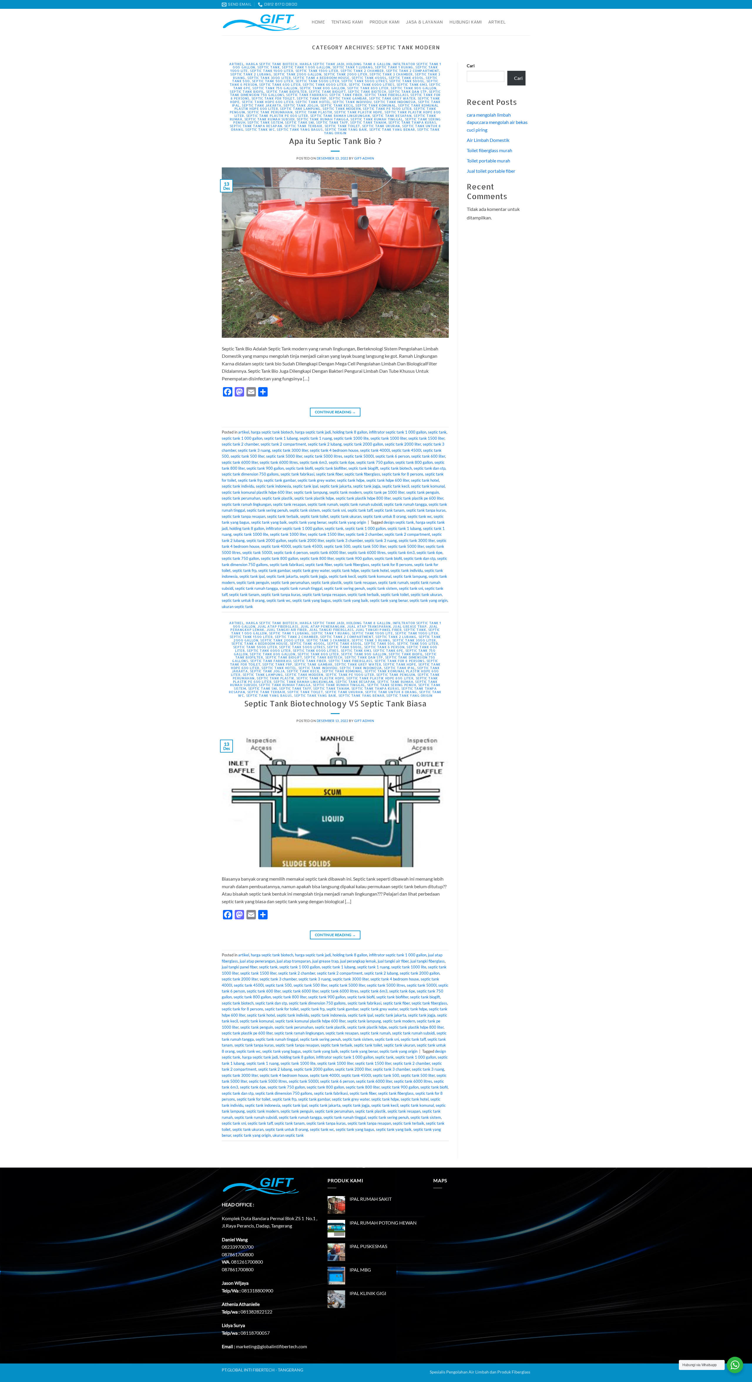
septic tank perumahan (270, 112)
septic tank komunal (375, 105)
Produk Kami (385, 22)
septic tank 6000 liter (324, 84)
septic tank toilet (342, 126)
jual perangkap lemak (358, 961)
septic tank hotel (313, 102)
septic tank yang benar (392, 129)
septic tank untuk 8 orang (384, 516)
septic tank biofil (247, 91)
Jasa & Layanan (424, 22)
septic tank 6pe (342, 462)
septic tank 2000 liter (345, 74)
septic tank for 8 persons (402, 474)
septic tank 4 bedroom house (321, 77)
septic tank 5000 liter (317, 81)
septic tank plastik (314, 112)
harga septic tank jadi (322, 64)
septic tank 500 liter (272, 81)
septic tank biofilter (286, 91)
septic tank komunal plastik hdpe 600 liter (257, 492)
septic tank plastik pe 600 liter (277, 115)
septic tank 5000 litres (364, 81)
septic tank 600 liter (280, 84)
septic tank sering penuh (267, 510)
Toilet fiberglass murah (489, 150)
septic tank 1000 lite (351, 438)
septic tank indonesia (395, 102)
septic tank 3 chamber (391, 74)
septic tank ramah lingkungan (340, 115)
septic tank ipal (305, 486)
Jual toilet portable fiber (491, 171)
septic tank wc (260, 129)
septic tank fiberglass (386, 95)
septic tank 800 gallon (322, 88)
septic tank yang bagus (300, 129)
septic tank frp (311, 98)
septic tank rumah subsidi (269, 119)
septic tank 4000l (369, 77)
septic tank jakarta (261, 105)
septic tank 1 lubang (353, 67)
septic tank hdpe (351, 480)
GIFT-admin (364, 158)
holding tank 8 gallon (368, 64)
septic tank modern (342, 108)
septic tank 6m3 (412, 84)
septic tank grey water (392, 98)
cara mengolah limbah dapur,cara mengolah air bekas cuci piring (497, 122)
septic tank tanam (368, 122)
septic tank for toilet (273, 98)
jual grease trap (410, 626)
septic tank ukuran (381, 126)
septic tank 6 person (392, 456)
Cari (471, 65)
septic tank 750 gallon (274, 88)
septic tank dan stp (407, 91)
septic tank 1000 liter (271, 70)
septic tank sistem (265, 122)
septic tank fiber (345, 95)
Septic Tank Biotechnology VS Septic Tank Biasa (335, 703)
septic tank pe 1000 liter (387, 108)
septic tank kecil (337, 105)
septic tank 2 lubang (250, 74)
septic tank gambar (348, 98)
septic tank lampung (300, 108)
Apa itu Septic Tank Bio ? (335, 141)
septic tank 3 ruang (254, 450)
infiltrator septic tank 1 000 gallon (397, 432)
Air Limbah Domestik (488, 140)
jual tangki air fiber (286, 629)
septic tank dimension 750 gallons (250, 474)
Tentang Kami (347, 22)
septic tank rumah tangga (322, 119)
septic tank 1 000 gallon (306, 67)
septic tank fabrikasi (306, 95)
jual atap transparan (369, 626)
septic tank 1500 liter (317, 70)
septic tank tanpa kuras (412, 122)
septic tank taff (332, 122)
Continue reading (335, 412)
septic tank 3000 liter (269, 77)
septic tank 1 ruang (394, 67)
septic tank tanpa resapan (256, 126)
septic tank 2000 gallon (297, 74)
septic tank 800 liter (368, 88)
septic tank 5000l (406, 81)
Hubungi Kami (465, 22)
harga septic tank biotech (272, 64)
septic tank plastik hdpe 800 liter (363, 498)
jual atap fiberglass (277, 626)
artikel (236, 64)
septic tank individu (352, 102)
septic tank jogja (300, 105)
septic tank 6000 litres (372, 84)
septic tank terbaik (303, 126)
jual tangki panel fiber (378, 629)
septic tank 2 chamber (362, 70)
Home (318, 22)
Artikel (497, 22)
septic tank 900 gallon (413, 88)
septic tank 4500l (406, 77)
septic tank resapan (392, 115)
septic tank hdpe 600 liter (268, 102)
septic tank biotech (367, 91)
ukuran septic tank (237, 606)
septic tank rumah (323, 504)
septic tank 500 (337, 546)
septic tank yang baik (346, 129)
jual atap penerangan (323, 626)
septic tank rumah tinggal (376, 119)
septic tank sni (299, 122)
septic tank (268, 67)
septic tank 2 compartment (412, 70)
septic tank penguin (422, 492)
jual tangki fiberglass (331, 629)
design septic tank (399, 522)
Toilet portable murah (488, 160)
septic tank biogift (327, 91)
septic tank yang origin (347, 522)
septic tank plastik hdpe (358, 112)
